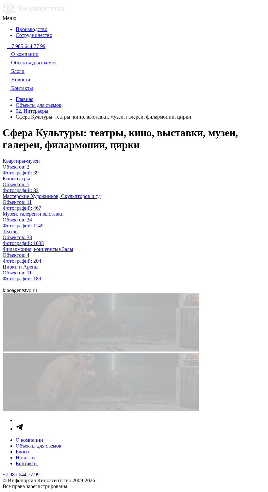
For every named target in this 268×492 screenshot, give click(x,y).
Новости (25, 457)
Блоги (22, 451)
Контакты (27, 463)
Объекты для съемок (38, 446)
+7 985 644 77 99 (21, 474)
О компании (29, 440)
